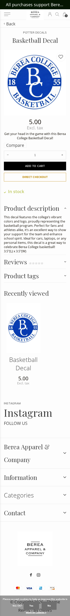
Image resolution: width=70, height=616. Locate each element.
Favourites (61, 56)
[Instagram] (38, 575)
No (49, 605)
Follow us (15, 423)
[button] (7, 14)
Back (10, 24)
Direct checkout (34, 177)
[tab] (35, 208)
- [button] (8, 155)
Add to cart (35, 166)
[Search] (57, 14)
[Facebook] (31, 575)
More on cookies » (36, 612)
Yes (31, 605)
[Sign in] (50, 14)
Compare (15, 145)
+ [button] (62, 155)
